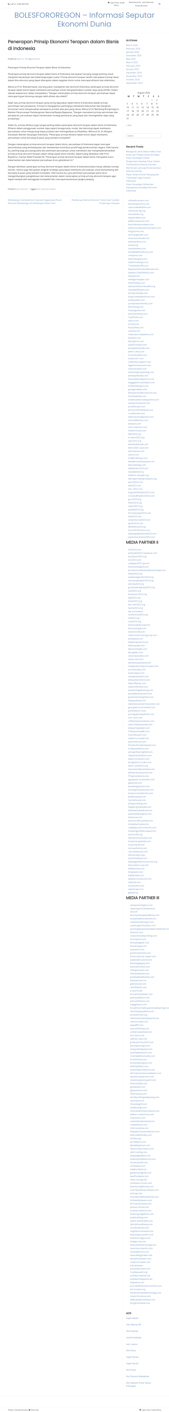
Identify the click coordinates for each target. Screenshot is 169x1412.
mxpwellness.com (138, 1124)
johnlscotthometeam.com (140, 409)
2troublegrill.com (138, 1104)
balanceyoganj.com (137, 258)
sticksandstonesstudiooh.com (144, 1110)
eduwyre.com (134, 423)
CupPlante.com (135, 317)
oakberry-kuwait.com (138, 738)
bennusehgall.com (137, 628)
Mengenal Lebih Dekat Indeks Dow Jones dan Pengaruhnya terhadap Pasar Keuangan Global (143, 154)
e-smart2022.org (136, 437)
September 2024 (134, 83)
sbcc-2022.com (135, 488)
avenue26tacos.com (139, 1001)
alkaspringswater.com (139, 727)
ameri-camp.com (136, 351)
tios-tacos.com (137, 1035)
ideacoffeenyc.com (137, 683)
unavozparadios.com (138, 655)
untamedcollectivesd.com (142, 1121)
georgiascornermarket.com (141, 707)
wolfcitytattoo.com (139, 1066)
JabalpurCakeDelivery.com (141, 272)
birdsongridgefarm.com (141, 1214)
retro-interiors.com (137, 427)
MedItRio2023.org (137, 526)
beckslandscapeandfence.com (144, 915)
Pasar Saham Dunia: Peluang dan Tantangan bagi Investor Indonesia (142, 177)
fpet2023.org (134, 434)
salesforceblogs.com (138, 262)
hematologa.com (138, 946)
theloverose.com (138, 980)
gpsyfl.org (133, 892)
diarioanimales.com (137, 648)
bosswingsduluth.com (139, 786)
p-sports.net (136, 990)
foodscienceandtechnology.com (145, 1292)
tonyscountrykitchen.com (140, 793)
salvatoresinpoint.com (139, 403)
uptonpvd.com (137, 1100)
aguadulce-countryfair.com (141, 779)
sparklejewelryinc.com (141, 1052)
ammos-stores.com (139, 1207)
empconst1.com (136, 358)
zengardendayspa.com (141, 1049)
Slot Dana (131, 1350)
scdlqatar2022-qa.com (138, 563)
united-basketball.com (141, 1031)
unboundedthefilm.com (139, 207)
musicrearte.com (136, 844)
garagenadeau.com (137, 389)
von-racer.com (135, 717)
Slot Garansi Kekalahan (137, 1376)
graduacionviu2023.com (141, 1042)
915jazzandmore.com (138, 776)
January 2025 (132, 69)
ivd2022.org (134, 618)
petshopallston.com (140, 997)
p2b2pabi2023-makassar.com (142, 553)
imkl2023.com (134, 516)
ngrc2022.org (134, 440)
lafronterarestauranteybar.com (145, 1073)
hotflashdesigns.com (138, 385)
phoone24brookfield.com (140, 820)
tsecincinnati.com (136, 631)
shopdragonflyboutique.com (142, 831)
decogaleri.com (135, 652)
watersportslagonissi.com (141, 416)
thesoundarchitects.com (142, 1148)
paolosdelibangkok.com (140, 813)
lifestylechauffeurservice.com (142, 392)
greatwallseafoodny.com (142, 977)
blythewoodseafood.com (140, 810)
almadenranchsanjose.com (141, 461)
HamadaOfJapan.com (138, 289)
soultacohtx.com (136, 885)
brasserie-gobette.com (139, 841)
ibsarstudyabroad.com (139, 624)
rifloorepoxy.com (138, 1093)
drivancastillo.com (139, 1162)
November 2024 (134, 76)
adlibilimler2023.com (138, 468)
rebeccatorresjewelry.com (140, 334)
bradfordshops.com (137, 458)
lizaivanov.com (137, 949)
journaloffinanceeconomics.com (145, 1285)
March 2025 (132, 62)
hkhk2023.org (135, 502)
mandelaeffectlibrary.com (140, 251)
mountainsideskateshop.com (144, 1196)
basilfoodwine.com (139, 1176)
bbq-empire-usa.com (138, 865)
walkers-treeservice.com (142, 1114)
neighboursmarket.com (141, 1231)
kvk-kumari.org (137, 1289)
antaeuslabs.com (136, 300)
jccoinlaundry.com (137, 669)
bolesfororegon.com (140, 1238)
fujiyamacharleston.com (140, 755)
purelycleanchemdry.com (140, 303)
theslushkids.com (138, 1083)
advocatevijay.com (137, 464)
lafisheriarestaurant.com (140, 772)
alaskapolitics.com (137, 241)
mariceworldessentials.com (141, 769)
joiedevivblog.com (139, 1217)
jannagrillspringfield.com (140, 752)
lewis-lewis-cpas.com (138, 447)
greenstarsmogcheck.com (141, 697)
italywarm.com (137, 1282)
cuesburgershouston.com (143, 925)
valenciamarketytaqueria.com (144, 1018)
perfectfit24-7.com (137, 710)
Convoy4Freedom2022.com (141, 495)
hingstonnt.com (136, 231)
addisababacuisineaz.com (142, 1299)
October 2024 (132, 79)
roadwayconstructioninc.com (142, 827)
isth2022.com (134, 549)
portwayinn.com (138, 1141)
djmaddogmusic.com (140, 1145)
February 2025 (133, 65)
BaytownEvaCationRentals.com (143, 269)
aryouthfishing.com (139, 1028)
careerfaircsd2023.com (139, 519)
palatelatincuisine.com (141, 959)
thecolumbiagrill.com (138, 566)
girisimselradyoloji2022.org (141, 587)
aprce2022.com (135, 482)
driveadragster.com (139, 942)
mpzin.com (133, 320)
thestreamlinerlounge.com (143, 1244)
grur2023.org (134, 499)
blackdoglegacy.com (140, 963)
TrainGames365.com (138, 265)
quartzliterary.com (137, 741)
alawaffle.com (136, 1025)
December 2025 (134, 55)
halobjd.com (134, 276)
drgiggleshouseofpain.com (141, 382)
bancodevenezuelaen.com (141, 224)
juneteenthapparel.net (141, 1279)
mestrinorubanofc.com (141, 1248)
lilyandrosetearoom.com (142, 1076)
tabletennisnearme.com (139, 878)
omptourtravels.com (140, 1262)
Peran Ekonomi (141, 5)
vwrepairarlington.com (141, 905)
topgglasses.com (138, 1004)
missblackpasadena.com (142, 1011)
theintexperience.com (138, 203)
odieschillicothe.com (138, 686)
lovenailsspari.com (137, 734)
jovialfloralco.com (136, 406)
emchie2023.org (136, 583)
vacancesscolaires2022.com (141, 537)
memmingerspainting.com (141, 372)
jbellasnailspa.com (137, 796)
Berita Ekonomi (135, 2)
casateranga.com (138, 1107)
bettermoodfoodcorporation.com (144, 227)
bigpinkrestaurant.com (139, 365)
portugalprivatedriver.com (141, 714)
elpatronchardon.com (138, 758)
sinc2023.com (134, 559)
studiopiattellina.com (138, 748)
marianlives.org (135, 214)
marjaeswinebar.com (138, 676)
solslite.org (135, 1138)
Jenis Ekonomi (148, 2)
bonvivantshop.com (137, 313)
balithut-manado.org (138, 475)
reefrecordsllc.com (139, 1021)
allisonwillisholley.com (141, 1135)
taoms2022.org (135, 608)
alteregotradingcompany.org (142, 478)
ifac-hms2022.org (136, 604)
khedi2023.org (135, 573)
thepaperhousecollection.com (144, 1131)
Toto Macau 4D (133, 1324)
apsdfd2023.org (136, 509)
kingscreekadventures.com (141, 296)
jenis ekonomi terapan (46, 189)
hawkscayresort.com (138, 642)
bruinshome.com (138, 1059)
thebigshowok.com (139, 970)
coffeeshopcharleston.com (141, 721)
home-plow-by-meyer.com (143, 956)
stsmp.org (133, 245)
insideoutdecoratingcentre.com (143, 399)
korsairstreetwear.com (141, 994)
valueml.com (134, 330)
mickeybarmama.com (138, 824)
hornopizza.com (138, 939)
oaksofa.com (134, 882)
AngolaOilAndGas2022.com (141, 492)
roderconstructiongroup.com (142, 635)
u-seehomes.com (136, 413)
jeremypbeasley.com (138, 375)
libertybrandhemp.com (141, 1224)
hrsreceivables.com (137, 355)
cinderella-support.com (139, 361)
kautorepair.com (136, 673)
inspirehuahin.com (137, 368)
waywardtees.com (136, 217)
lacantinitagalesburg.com (140, 690)
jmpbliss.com (134, 337)
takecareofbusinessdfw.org (141, 286)
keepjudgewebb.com (140, 1155)
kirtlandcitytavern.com (141, 1200)
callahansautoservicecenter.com (144, 703)
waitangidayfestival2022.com (142, 533)
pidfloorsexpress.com (138, 221)
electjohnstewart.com (140, 1258)
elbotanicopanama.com (139, 662)
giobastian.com (137, 1086)
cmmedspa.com (137, 1165)
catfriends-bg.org (136, 210)
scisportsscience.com (140, 1296)
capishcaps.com (135, 889)
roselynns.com (135, 255)
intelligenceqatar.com (138, 279)
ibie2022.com (134, 485)
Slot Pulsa (131, 1369)
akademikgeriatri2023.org (141, 577)
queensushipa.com (137, 344)
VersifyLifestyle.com (138, 293)
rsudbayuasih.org (138, 1272)
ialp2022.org (134, 597)
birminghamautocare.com (141, 789)
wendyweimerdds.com (139, 348)
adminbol (36, 59)
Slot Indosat (132, 1331)
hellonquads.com (136, 645)
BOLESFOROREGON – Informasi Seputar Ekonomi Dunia (84, 19)
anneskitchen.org (138, 1014)
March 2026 (132, 45)
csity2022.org (134, 621)
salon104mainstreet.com (140, 724)
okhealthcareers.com (138, 200)
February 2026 (133, 48)
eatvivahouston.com (140, 966)
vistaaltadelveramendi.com (143, 918)
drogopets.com (135, 871)
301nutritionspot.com (140, 1203)
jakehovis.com (135, 782)
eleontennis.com (136, 451)
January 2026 (132, 52)
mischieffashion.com (138, 420)
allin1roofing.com (138, 1152)
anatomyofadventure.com (143, 1159)
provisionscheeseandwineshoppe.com (147, 570)
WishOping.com (136, 306)
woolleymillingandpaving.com (144, 1097)
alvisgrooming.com (137, 803)
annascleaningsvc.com (141, 1062)
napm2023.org (135, 506)
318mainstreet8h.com (138, 731)
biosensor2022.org (137, 594)
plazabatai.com (135, 638)
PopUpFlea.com (135, 327)
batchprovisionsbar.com (140, 837)
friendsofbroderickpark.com (142, 745)
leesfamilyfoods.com (138, 444)
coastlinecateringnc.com (142, 922)
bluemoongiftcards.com (141, 1186)
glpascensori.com (138, 1090)
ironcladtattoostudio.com (142, 1056)
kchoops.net (136, 1193)
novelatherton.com (139, 1251)
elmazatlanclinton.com (139, 679)
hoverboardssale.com (138, 238)
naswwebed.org (136, 471)
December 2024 (134, 72)
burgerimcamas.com (140, 1303)
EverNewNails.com (137, 396)
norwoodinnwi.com (139, 1227)
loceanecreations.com (140, 1210)
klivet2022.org (135, 601)
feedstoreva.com (136, 868)
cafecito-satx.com (138, 1038)
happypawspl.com (137, 700)
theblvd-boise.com (137, 430)
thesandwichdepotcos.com (141, 379)
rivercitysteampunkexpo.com (144, 1189)
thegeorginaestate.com (139, 806)
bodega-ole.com (138, 1241)
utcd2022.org (134, 590)
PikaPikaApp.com (136, 282)
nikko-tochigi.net (138, 1179)
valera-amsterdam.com (141, 1220)
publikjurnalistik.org (140, 1275)
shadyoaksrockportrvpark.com (143, 666)
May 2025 (131, 58)
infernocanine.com (139, 1128)
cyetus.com (133, 454)
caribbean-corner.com (141, 1183)
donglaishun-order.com (139, 762)
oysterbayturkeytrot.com (142, 1069)
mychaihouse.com (137, 800)
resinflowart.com (138, 987)
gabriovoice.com (138, 983)
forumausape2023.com (139, 513)
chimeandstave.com (139, 973)
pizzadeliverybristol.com (140, 693)
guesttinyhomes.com (140, 952)
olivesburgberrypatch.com (143, 1080)
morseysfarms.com (137, 848)
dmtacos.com (136, 932)
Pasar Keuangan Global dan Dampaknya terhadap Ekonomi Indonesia (141, 187)
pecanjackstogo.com (140, 1045)
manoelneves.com (137, 248)
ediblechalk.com (136, 875)
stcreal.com (133, 324)
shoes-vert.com (135, 659)
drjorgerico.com (136, 341)
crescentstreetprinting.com (143, 935)
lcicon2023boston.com (139, 530)
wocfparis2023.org (137, 556)
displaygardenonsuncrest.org (142, 861)
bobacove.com (135, 817)
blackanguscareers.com (141, 1234)
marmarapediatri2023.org (141, 580)
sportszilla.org (135, 834)
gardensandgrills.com (140, 1172)
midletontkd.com (138, 1169)
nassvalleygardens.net (141, 1255)
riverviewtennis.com (138, 851)
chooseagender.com (138, 234)
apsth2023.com (135, 523)
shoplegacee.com (136, 310)
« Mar (129, 125)
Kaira (25, 1410)
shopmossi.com (137, 1117)
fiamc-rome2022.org (138, 765)
